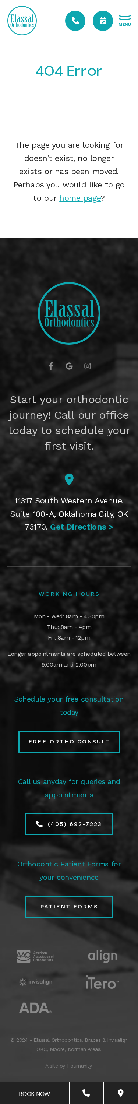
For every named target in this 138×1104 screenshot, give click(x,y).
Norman (77, 1049)
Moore (57, 1049)
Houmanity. (80, 1066)
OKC (41, 1049)
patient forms (69, 906)
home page (80, 198)
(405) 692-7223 (75, 823)
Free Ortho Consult (69, 741)
